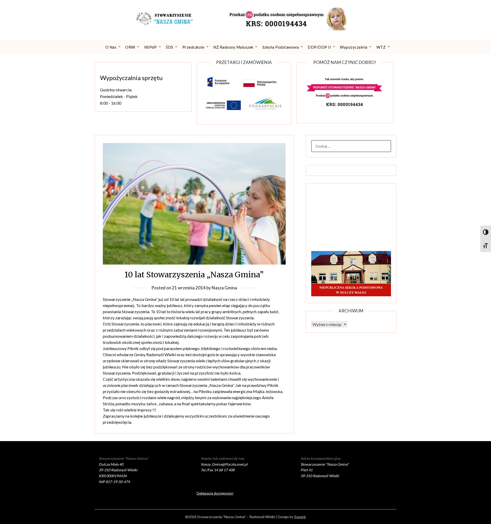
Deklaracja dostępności (215, 493)
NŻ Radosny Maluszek (233, 47)
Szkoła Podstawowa (280, 47)
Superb (300, 517)
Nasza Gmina (224, 287)
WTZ (381, 47)
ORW (130, 47)
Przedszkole (193, 47)
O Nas (111, 47)
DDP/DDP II (319, 47)
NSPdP (150, 47)
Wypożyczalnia (353, 47)
